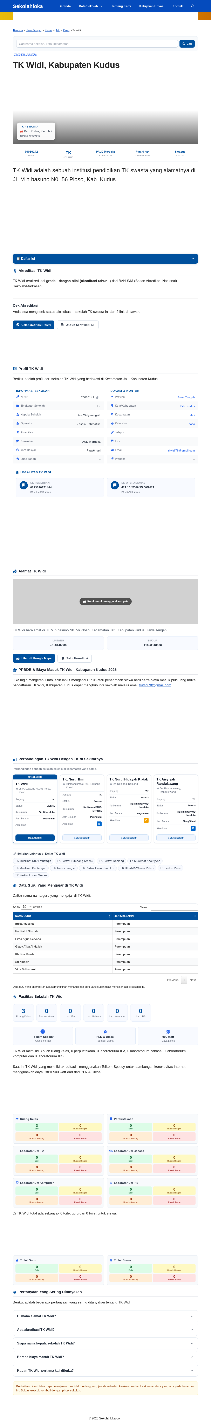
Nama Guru (23, 916)
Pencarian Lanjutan (25, 54)
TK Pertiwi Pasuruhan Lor (98, 868)
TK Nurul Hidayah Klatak (128, 779)
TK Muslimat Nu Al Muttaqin (33, 860)
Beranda (65, 6)
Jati (58, 30)
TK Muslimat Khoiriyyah (145, 860)
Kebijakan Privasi (151, 6)
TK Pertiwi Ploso (170, 868)
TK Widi (21, 784)
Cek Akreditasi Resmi (36, 324)
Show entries (27, 906)
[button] (192, 6)
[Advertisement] (105, 219)
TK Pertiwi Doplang (111, 860)
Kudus (48, 30)
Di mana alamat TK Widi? (36, 1316)
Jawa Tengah (33, 30)
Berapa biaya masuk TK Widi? (40, 1357)
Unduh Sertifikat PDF (80, 324)
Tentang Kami (121, 6)
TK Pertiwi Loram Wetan (31, 875)
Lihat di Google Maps (36, 658)
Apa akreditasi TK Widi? (36, 1329)
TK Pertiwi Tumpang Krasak (75, 860)
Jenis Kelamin (124, 916)
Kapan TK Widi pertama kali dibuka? (45, 1370)
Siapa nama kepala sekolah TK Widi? (46, 1343)
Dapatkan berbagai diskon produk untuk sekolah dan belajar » (105, 16)
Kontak (177, 6)
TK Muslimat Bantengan (30, 868)
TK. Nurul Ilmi (72, 779)
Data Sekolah (88, 6)
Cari (189, 43)
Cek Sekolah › (82, 837)
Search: (145, 907)
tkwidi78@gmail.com (155, 685)
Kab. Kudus (187, 406)
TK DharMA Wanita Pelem (137, 868)
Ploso (66, 30)
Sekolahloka (28, 6)
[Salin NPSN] (98, 397)
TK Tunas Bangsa (63, 868)
